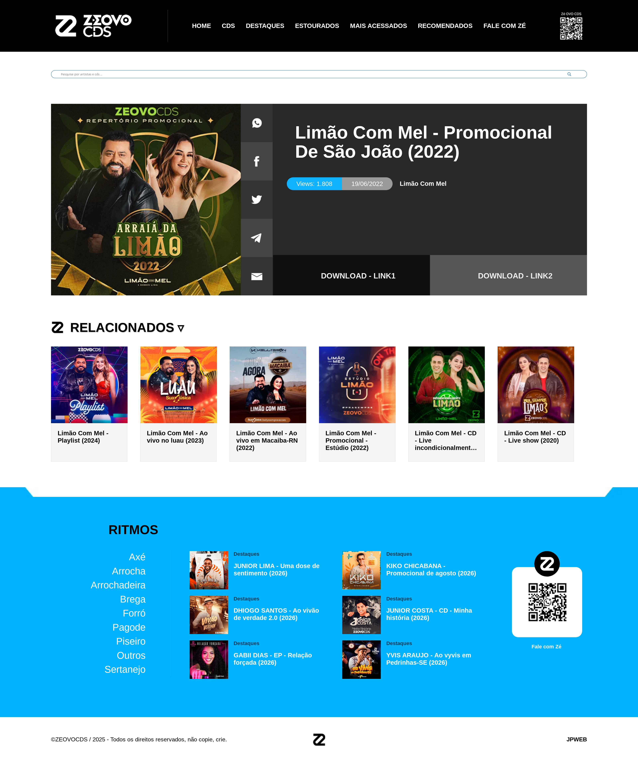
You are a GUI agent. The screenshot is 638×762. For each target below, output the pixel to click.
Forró (134, 613)
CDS (228, 25)
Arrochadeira (118, 585)
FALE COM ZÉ (504, 25)
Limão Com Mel (423, 183)
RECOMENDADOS (445, 25)
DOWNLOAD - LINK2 (515, 275)
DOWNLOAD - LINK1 (358, 275)
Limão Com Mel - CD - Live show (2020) (535, 436)
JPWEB (577, 739)
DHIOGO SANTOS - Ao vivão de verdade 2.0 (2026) (276, 614)
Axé (137, 557)
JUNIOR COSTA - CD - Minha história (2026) (429, 614)
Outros (131, 655)
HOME (201, 25)
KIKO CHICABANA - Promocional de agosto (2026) (431, 569)
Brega (133, 599)
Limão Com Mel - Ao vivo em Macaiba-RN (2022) (267, 440)
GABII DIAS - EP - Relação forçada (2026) (273, 659)
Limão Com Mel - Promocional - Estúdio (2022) (350, 440)
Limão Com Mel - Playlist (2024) (83, 436)
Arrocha (129, 571)
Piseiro (131, 641)
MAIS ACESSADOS (378, 25)
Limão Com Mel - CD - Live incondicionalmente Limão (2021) (446, 440)
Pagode (129, 627)
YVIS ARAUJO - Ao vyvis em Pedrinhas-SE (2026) (428, 659)
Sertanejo (125, 669)
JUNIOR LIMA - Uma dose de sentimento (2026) (276, 569)
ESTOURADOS (317, 25)
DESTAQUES (265, 25)
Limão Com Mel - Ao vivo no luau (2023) (177, 436)
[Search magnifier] (569, 74)
